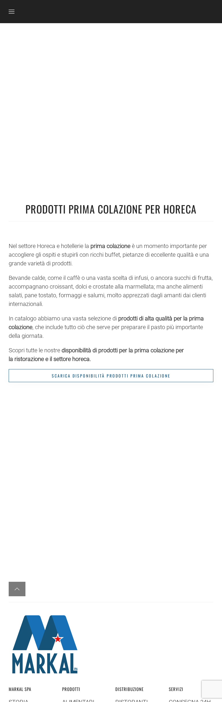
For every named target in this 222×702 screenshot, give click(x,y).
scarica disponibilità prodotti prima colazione (111, 376)
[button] (11, 11)
